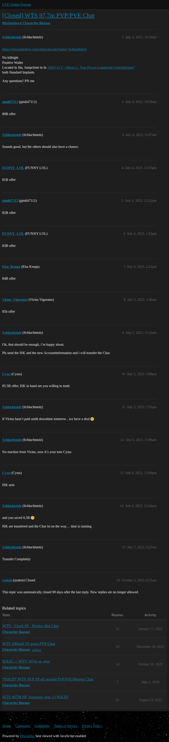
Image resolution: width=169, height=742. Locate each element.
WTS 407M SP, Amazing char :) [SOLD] (35, 697)
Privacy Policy (92, 726)
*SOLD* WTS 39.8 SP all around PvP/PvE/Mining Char (47, 679)
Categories (22, 726)
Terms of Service (65, 726)
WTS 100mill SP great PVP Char (28, 643)
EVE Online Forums (16, 4)
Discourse (27, 736)
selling (36, 650)
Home (6, 726)
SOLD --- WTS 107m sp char (26, 661)
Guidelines (42, 726)
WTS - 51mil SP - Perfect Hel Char (30, 626)
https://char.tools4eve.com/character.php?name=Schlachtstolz (44, 49)
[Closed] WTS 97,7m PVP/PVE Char (48, 15)
